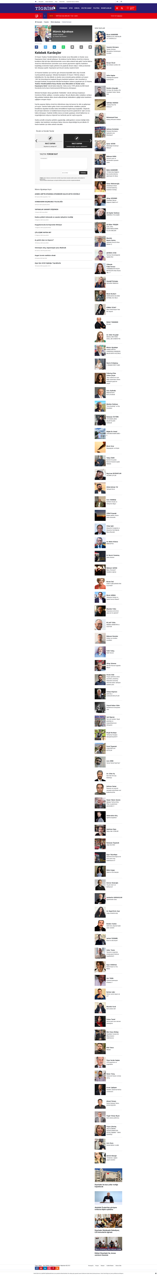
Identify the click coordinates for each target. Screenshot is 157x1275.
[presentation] (41, 16)
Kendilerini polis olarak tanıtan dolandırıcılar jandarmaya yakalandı (74, 16)
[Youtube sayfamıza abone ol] (41, 1268)
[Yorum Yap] (90, 47)
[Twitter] (45, 47)
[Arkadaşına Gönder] (72, 47)
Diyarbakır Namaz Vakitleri (73, 1)
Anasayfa (39, 22)
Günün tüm (116, 16)
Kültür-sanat (86, 8)
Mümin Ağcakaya (55, 22)
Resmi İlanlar (106, 8)
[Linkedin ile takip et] (45, 1268)
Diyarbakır (63, 8)
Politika (96, 8)
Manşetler (41, 1)
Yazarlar (46, 22)
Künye (97, 1265)
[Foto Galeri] (121, 1)
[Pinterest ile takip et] (53, 1268)
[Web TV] (117, 1)
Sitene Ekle (62, 1)
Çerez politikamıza (114, 1273)
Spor (71, 8)
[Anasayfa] (36, 1)
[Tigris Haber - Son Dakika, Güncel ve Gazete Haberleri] (45, 8)
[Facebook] (36, 47)
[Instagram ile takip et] (49, 1268)
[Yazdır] (81, 47)
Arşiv (56, 1)
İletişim (103, 1265)
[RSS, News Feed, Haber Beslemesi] (57, 1268)
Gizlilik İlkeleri (110, 1265)
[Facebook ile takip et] (37, 1268)
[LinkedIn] (54, 47)
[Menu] (117, 8)
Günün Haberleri (49, 1)
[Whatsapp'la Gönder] (63, 47)
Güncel (77, 8)
